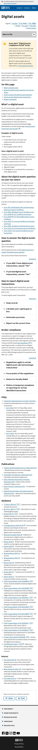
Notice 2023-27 (9, 572)
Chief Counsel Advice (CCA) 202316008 (18, 588)
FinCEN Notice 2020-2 (13, 644)
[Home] (5, 7)
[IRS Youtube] (18, 733)
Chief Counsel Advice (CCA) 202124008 (18, 614)
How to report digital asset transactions (17, 97)
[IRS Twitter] (7, 733)
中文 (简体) (23, 23)
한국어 (18, 26)
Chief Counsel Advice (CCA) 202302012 (18, 630)
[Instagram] (10, 733)
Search (19, 8)
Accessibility (19, 747)
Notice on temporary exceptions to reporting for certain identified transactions (20, 388)
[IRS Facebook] (3, 733)
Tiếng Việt (32, 26)
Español (15, 23)
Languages (8, 721)
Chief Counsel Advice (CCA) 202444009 (18, 581)
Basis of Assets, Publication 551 (14, 486)
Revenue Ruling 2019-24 (12, 558)
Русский (25, 26)
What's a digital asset (11, 88)
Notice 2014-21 (9, 577)
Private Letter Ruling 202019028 (16, 637)
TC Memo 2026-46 (11, 505)
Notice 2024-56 (9, 546)
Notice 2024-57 (9, 542)
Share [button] (10, 698)
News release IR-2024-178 (12, 669)
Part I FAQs (9, 408)
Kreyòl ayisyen (31, 28)
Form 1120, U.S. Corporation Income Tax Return (19, 228)
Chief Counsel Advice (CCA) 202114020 (18, 607)
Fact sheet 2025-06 (10, 660)
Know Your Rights (11, 713)
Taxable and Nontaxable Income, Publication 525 (20, 468)
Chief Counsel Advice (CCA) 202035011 (18, 598)
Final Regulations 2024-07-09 (13, 525)
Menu (34, 8)
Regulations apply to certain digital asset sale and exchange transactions (19, 365)
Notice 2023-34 (9, 563)
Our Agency (8, 709)
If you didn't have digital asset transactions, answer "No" (19, 264)
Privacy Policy (19, 744)
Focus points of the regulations (20, 373)
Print (23, 698)
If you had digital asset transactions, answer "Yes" (18, 273)
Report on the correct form (18, 323)
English (7, 23)
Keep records (12, 303)
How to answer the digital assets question (18, 95)
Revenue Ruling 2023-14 (12, 553)
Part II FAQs (10, 434)
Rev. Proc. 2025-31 (11, 509)
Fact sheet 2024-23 (10, 678)
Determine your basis (15, 317)
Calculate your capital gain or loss (19, 310)
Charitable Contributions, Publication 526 (18, 475)
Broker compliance (10, 99)
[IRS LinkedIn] (14, 733)
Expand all (32, 259)
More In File (7, 34)
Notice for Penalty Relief (17, 379)
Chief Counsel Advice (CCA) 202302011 (18, 623)
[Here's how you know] (19, 2)
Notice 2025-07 (10, 514)
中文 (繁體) (32, 23)
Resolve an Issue (10, 717)
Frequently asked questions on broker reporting (20, 401)
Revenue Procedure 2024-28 (13, 535)
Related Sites (9, 725)
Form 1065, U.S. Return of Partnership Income (19, 226)
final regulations (22, 343)
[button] (27, 8)
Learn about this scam (25, 66)
